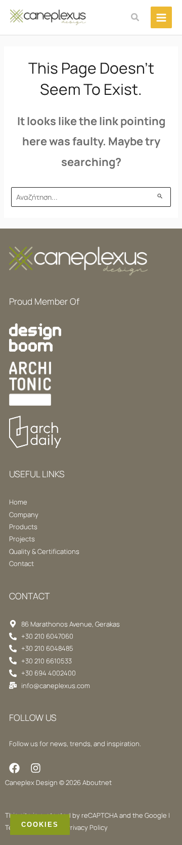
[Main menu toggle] (161, 17)
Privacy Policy (87, 827)
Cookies (40, 824)
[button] (135, 17)
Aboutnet (97, 782)
